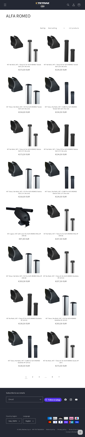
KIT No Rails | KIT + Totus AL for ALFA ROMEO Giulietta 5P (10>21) (60, 277)
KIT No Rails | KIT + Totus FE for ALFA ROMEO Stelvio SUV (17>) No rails (61, 150)
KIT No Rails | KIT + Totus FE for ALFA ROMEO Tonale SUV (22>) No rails (61, 65)
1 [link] (26, 377)
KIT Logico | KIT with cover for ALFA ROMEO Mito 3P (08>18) (24, 235)
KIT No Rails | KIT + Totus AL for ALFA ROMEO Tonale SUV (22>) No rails (24, 65)
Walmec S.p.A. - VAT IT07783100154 (33, 429)
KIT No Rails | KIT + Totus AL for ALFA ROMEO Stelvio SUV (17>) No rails (24, 150)
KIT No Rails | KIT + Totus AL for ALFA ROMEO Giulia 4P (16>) (61, 362)
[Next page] (59, 377)
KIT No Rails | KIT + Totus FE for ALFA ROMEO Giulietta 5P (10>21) (24, 319)
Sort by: (43, 28)
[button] (5, 5)
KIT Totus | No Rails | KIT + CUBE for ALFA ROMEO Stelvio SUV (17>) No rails (61, 192)
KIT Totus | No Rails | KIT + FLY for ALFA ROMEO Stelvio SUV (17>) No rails (24, 192)
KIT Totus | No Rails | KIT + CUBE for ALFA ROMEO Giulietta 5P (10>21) (24, 362)
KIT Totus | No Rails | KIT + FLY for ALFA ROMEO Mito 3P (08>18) (24, 277)
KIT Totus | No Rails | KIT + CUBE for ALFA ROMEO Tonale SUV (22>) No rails (61, 108)
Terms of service (74, 429)
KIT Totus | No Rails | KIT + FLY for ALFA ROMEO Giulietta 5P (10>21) (61, 319)
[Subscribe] (40, 399)
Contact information (72, 432)
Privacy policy (62, 429)
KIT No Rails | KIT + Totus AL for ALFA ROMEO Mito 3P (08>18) (61, 235)
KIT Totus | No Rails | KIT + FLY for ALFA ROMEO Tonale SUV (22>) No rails (24, 108)
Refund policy (50, 429)
